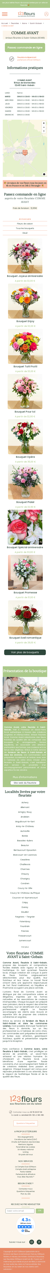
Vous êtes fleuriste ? (25, 1177)
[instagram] (31, 1242)
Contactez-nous (25, 1189)
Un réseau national (26, 1149)
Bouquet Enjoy (25, 321)
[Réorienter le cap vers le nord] (44, 131)
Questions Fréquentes (25, 1123)
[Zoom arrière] (44, 127)
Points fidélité (25, 1172)
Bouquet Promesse (25, 592)
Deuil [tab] (25, 233)
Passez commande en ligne (25, 47)
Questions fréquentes (26, 1191)
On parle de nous (25, 1154)
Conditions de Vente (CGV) (25, 1139)
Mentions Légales (25, 1144)
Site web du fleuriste (25, 782)
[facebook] (39, 1242)
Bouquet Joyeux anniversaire (25, 276)
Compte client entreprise (25, 1169)
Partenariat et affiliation (25, 1174)
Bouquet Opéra (25, 457)
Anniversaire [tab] (25, 219)
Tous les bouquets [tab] (25, 228)
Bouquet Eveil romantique (25, 637)
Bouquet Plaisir (25, 502)
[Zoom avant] (44, 123)
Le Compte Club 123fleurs (25, 1167)
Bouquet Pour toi (25, 411)
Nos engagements (25, 1137)
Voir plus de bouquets (25, 652)
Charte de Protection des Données (25, 1142)
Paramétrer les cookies (25, 1147)
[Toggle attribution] (44, 174)
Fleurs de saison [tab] (25, 223)
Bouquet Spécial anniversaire (25, 547)
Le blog (25, 1152)
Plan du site (25, 1194)
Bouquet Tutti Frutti (25, 366)
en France (14, 185)
